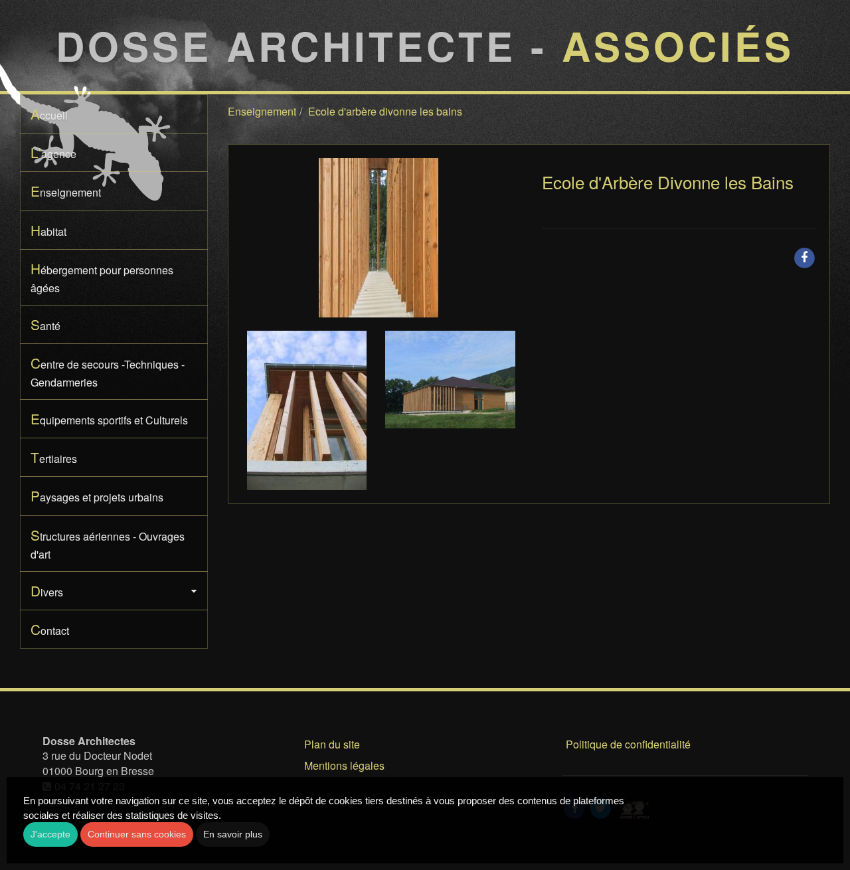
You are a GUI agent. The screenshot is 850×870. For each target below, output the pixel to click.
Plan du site (332, 744)
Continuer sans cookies (137, 834)
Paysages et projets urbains (97, 495)
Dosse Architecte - (425, 45)
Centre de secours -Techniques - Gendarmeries (108, 371)
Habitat (48, 230)
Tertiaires (54, 457)
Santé (45, 324)
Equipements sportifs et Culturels (109, 418)
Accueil (49, 114)
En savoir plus (232, 834)
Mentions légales (344, 765)
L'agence (53, 152)
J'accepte (50, 834)
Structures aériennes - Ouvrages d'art (108, 543)
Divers (47, 590)
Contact (50, 629)
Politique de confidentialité (628, 744)
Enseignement (66, 191)
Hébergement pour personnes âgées (102, 277)
